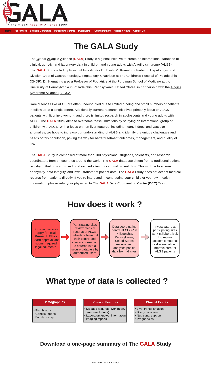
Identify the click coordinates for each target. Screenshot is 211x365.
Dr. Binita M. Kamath (116, 70)
